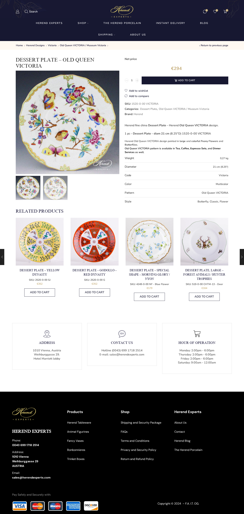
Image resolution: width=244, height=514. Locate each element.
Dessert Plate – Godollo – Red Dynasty (95, 272)
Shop (82, 23)
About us (138, 34)
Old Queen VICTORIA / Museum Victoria (83, 45)
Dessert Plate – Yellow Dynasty (40, 272)
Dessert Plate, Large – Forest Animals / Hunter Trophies (204, 275)
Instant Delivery (170, 23)
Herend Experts (49, 23)
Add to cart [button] (39, 292)
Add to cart (186, 80)
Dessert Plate (148, 109)
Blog (204, 23)
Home (19, 45)
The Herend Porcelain (122, 23)
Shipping (105, 34)
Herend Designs (35, 45)
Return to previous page (214, 45)
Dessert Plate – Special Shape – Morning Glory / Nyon (149, 275)
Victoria (52, 45)
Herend (138, 114)
